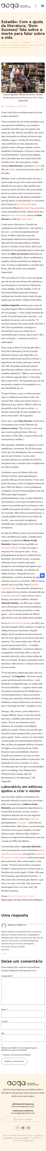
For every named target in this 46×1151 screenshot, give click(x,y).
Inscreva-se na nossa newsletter (17, 1055)
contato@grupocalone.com (23, 1113)
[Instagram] (17, 1127)
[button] (42, 6)
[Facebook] (28, 1127)
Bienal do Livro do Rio (19, 623)
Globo (12, 169)
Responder (4, 953)
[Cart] (35, 6)
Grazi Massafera (24, 204)
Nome (4, 1009)
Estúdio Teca (28, 1140)
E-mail (5, 1021)
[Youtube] (23, 1127)
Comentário (7, 976)
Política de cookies (21, 1138)
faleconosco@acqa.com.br (23, 1106)
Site (3, 1033)
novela (37, 165)
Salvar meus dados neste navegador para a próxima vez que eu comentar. (19, 1049)
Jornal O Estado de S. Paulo (21, 896)
